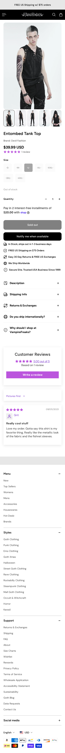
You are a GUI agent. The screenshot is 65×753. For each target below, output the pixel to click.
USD (27, 732)
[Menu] (4, 14)
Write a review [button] (32, 375)
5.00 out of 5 (41, 361)
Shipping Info (18, 294)
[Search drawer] (53, 14)
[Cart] (60, 14)
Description (17, 283)
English (7, 732)
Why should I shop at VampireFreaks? (23, 330)
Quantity (8, 199)
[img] (14, 410)
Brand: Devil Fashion (14, 140)
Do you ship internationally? (27, 316)
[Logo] (32, 15)
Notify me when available (33, 236)
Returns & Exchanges (23, 305)
